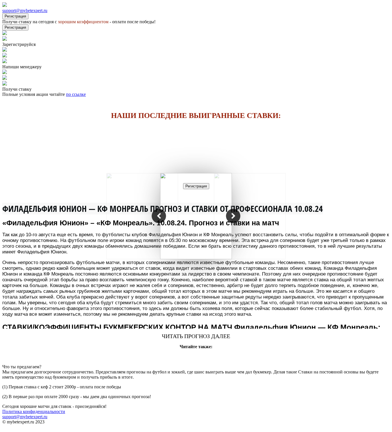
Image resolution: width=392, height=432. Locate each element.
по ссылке (76, 94)
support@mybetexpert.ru (24, 10)
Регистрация (15, 16)
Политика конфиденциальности (33, 411)
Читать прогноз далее (196, 336)
